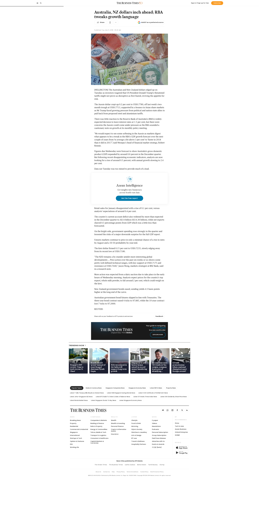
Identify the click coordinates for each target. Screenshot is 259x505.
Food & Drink (136, 423)
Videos (154, 423)
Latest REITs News (156, 388)
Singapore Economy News (137, 388)
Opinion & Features (77, 441)
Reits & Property (96, 426)
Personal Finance (117, 426)
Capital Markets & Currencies (97, 442)
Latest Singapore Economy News (130, 400)
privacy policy (121, 471)
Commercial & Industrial (79, 429)
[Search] (40, 3)
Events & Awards (158, 444)
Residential (74, 426)
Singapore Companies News (115, 388)
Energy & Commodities (98, 429)
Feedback (159, 316)
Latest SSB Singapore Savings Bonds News (121, 393)
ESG (71, 444)
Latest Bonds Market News (79, 400)
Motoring (134, 426)
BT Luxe (134, 438)
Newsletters (156, 426)
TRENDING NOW (76, 345)
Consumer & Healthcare (99, 438)
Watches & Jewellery (139, 432)
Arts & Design (136, 435)
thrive (177, 423)
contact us (106, 471)
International (75, 435)
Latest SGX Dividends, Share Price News (173, 397)
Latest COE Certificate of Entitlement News (153, 393)
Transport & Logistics (98, 435)
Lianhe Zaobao (130, 465)
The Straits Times (101, 465)
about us (98, 471)
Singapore (74, 432)
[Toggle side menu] (37, 3)
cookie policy (144, 471)
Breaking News (75, 420)
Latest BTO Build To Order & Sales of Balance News (113, 397)
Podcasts (155, 429)
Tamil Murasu (153, 465)
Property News (171, 388)
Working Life (74, 447)
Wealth (113, 420)
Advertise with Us (158, 441)
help (113, 471)
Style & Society (136, 429)
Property (73, 423)
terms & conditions (132, 471)
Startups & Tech (76, 438)
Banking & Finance (97, 423)
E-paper (155, 420)
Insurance (114, 434)
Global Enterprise (181, 432)
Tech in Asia (179, 426)
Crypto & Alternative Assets (118, 430)
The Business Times (116, 465)
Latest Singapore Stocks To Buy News (103, 400)
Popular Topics (77, 388)
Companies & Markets (98, 420)
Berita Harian (141, 465)
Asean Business (180, 429)
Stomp (162, 465)
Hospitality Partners (138, 444)
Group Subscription (159, 435)
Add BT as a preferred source (152, 22)
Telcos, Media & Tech (98, 432)
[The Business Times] (128, 3)
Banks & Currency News (94, 388)
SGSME (177, 435)
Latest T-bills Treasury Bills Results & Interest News (87, 393)
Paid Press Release (159, 438)
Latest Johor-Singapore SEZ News (81, 397)
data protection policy (156, 471)
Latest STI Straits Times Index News (145, 397)
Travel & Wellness (138, 441)
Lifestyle (134, 420)
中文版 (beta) (157, 447)
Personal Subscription (160, 432)
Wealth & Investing (118, 423)
